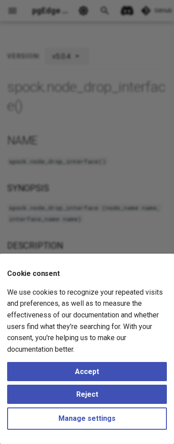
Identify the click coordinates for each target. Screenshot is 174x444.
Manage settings (87, 418)
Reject (87, 394)
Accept (87, 371)
